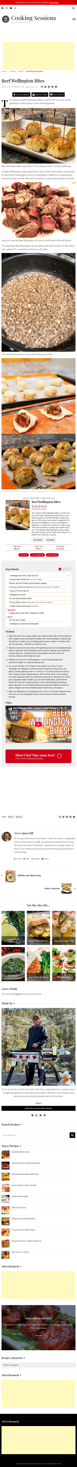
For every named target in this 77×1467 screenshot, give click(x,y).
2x (63, 569)
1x (60, 569)
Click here (54, 2)
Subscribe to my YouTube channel (38, 1108)
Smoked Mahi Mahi (20, 1196)
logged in (18, 994)
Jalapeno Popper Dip (63, 941)
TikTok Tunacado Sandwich (23, 1218)
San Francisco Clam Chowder (24, 1185)
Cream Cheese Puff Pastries (23, 1230)
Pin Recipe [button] (51, 540)
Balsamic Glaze (64, 977)
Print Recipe (58, 94)
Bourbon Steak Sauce (21, 1152)
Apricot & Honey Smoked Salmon (26, 1163)
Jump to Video (41, 94)
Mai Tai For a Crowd (20, 1252)
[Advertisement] (38, 56)
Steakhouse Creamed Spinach (13, 976)
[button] (33, 506)
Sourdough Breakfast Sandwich (25, 1174)
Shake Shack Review (38, 941)
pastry (19, 817)
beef (11, 817)
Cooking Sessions (33, 17)
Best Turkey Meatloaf (38, 977)
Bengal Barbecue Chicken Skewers (26, 1241)
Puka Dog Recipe (19, 1207)
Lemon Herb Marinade (13, 940)
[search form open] (73, 8)
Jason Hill (6, 87)
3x (67, 569)
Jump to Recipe (23, 94)
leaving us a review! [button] (35, 758)
